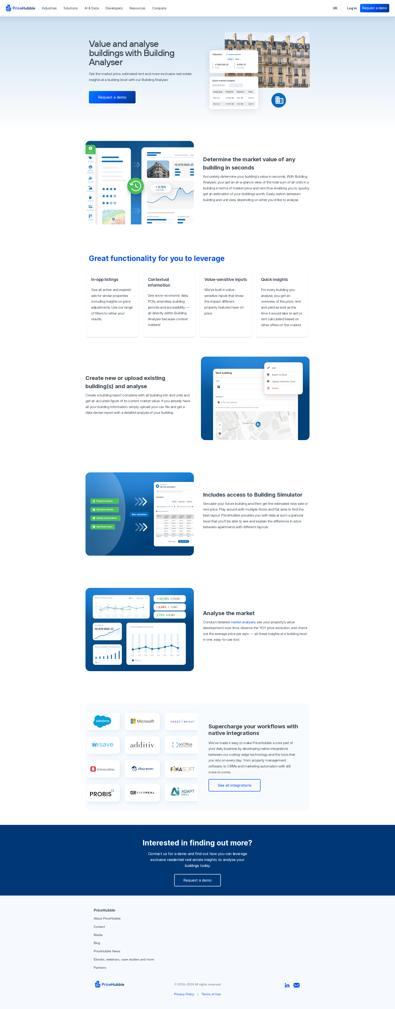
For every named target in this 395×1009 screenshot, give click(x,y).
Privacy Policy (184, 994)
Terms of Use (211, 994)
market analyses (243, 622)
